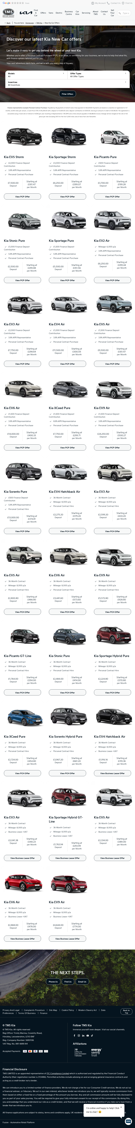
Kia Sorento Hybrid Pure (65, 736)
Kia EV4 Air (57, 324)
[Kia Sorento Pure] (22, 471)
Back (8, 23)
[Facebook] (74, 1035)
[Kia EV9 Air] (112, 388)
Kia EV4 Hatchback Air (64, 491)
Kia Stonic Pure (14, 240)
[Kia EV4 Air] (67, 304)
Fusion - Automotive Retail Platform (19, 1122)
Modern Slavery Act (87, 1010)
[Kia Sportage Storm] (67, 137)
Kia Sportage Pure (61, 240)
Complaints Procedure (34, 1010)
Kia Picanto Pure (105, 157)
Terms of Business (27, 1013)
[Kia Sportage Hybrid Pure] (112, 636)
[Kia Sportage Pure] (67, 220)
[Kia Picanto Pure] (112, 137)
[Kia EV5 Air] (112, 304)
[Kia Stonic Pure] (22, 220)
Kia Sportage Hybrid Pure (111, 656)
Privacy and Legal (11, 1010)
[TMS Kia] (26, 12)
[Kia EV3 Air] (22, 304)
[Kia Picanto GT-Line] (22, 636)
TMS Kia (39, 23)
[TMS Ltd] (8, 12)
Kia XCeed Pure (59, 408)
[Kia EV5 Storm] (22, 137)
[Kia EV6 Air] (22, 388)
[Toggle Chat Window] (128, 1121)
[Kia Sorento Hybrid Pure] (67, 716)
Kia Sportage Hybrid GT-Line (66, 819)
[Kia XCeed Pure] (67, 388)
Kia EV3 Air (12, 324)
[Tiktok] (92, 1035)
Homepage (29, 23)
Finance (43, 1013)
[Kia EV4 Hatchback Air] (67, 471)
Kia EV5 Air (102, 324)
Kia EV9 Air (102, 408)
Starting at (31, 181)
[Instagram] (78, 1035)
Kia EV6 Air (12, 408)
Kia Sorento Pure (15, 491)
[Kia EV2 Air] (112, 220)
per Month (32, 187)
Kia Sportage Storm (62, 157)
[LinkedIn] (83, 1035)
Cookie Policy (68, 1010)
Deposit (13, 185)
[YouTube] (87, 1035)
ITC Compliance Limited (58, 1073)
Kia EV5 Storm (14, 157)
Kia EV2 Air (102, 240)
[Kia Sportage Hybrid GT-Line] (67, 797)
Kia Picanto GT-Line (17, 656)
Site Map (53, 1010)
